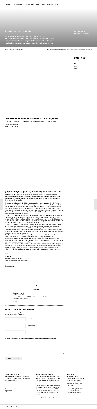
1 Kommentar (16, 121)
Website (30, 332)
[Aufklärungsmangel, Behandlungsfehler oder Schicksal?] (95, 204)
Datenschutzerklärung (11, 389)
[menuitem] (7, 4)
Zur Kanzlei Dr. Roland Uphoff (45, 398)
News (75, 63)
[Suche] (62, 4)
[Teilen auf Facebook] (19, 271)
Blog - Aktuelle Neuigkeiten (14, 49)
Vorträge (76, 68)
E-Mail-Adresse (32, 325)
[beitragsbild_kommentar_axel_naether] (34, 86)
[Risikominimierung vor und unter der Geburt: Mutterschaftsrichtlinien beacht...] (1, 204)
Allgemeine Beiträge (34, 121)
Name (30, 319)
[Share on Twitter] (49, 271)
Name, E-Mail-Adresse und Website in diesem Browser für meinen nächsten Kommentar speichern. (32, 338)
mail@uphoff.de (76, 392)
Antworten (15, 301)
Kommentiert (43, 121)
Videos (75, 66)
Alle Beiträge (25, 121)
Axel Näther (53, 121)
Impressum (8, 391)
